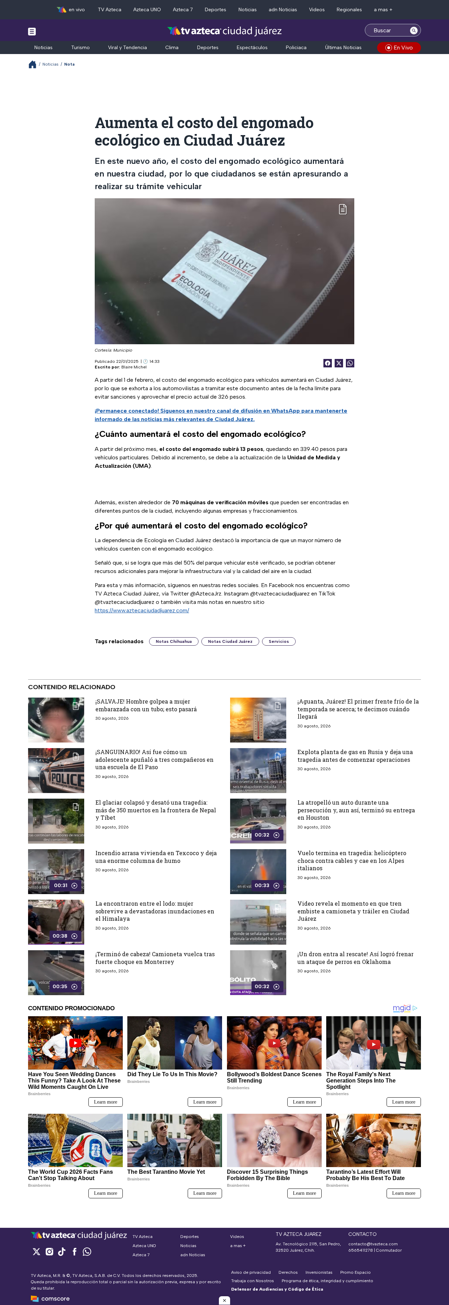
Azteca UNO (147, 10)
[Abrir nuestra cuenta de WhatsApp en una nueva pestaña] (87, 1251)
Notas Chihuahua (174, 641)
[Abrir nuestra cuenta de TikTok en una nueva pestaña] (62, 1251)
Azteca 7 (183, 10)
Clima (172, 48)
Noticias (248, 10)
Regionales (349, 10)
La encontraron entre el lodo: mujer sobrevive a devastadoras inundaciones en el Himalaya (154, 911)
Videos (317, 10)
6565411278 (360, 1250)
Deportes (215, 10)
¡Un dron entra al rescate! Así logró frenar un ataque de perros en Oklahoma (355, 957)
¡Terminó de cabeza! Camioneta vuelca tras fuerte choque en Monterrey (155, 957)
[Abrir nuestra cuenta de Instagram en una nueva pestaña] (49, 1251)
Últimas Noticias (343, 48)
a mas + (383, 10)
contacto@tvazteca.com (373, 1243)
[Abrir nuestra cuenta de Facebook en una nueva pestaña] (74, 1251)
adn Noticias (283, 10)
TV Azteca (109, 10)
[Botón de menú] (32, 31)
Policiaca (296, 48)
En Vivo (403, 47)
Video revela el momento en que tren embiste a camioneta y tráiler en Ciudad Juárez (353, 911)
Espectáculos (252, 48)
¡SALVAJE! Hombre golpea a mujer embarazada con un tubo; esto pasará (146, 705)
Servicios (279, 641)
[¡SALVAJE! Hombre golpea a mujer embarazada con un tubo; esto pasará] (56, 720)
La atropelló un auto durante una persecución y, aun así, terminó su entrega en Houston (356, 810)
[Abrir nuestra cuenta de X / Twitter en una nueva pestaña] (36, 1251)
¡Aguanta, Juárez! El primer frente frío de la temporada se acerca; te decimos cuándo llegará (358, 709)
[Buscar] (414, 30)
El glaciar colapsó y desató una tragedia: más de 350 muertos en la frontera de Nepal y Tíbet (155, 810)
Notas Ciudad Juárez (230, 641)
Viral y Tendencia (127, 48)
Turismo (80, 48)
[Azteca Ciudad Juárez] (224, 31)
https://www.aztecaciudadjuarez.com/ (142, 610)
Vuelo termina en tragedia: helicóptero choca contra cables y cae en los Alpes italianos (351, 860)
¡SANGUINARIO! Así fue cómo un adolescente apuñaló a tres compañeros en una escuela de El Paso (154, 759)
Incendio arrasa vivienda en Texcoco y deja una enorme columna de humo (156, 856)
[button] (224, 1300)
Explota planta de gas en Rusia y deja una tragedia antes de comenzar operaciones (355, 755)
